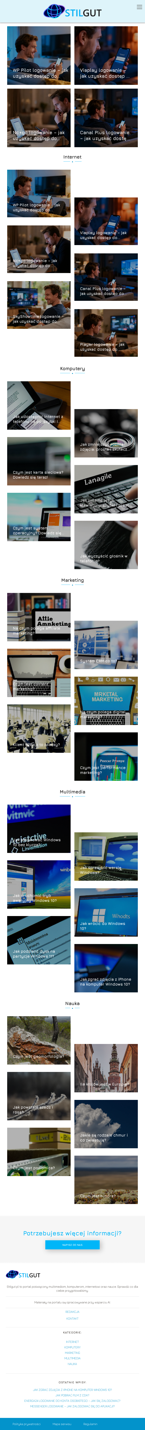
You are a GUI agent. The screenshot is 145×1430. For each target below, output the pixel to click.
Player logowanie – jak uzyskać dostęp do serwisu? (102, 347)
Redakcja (72, 1311)
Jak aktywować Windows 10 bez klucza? (37, 842)
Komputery (72, 368)
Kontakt (72, 1318)
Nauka (72, 1003)
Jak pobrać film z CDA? (72, 1395)
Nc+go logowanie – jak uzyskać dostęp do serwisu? (39, 135)
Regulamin (90, 1424)
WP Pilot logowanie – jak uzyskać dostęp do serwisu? (40, 73)
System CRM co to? (98, 661)
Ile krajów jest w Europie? (104, 1084)
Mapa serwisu (62, 1424)
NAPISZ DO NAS (72, 1244)
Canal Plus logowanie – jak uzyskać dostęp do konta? (105, 135)
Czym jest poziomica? (34, 1168)
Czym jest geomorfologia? (38, 1056)
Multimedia (72, 791)
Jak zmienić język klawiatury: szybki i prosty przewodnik (106, 503)
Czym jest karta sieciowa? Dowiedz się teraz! (38, 474)
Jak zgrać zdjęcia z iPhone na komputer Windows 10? (105, 981)
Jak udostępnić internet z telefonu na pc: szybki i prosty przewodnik (38, 419)
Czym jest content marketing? (31, 686)
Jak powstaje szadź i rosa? (33, 1109)
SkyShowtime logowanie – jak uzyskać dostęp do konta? (38, 319)
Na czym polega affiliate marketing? (36, 630)
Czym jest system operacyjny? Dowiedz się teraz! (37, 530)
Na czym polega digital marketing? (103, 714)
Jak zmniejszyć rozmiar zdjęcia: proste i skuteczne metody (106, 447)
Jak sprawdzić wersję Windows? (100, 870)
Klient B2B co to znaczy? (36, 744)
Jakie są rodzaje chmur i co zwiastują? (104, 1137)
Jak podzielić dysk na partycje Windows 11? (34, 953)
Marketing (72, 580)
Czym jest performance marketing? (103, 770)
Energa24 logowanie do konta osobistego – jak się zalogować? (72, 1400)
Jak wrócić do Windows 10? (102, 926)
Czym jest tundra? (98, 1196)
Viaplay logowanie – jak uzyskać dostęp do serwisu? (106, 73)
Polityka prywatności (27, 1424)
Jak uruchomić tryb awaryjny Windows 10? (35, 898)
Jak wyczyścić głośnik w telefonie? (103, 558)
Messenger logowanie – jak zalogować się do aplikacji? (72, 1406)
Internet (72, 156)
